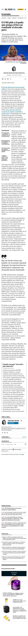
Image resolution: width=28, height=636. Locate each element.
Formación (14, 18)
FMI (15, 444)
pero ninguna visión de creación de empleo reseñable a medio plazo (11, 111)
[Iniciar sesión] (25, 9)
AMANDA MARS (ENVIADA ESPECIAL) (14, 73)
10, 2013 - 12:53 (16, 75)
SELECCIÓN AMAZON (14, 573)
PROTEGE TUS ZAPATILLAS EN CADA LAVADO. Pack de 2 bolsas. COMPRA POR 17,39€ (19, 617)
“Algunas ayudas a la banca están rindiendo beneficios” (4, 158)
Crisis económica (9, 444)
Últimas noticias (6, 505)
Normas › (25, 437)
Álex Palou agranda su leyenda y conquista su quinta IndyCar (11, 509)
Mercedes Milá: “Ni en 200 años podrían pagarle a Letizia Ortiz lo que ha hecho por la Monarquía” (14, 548)
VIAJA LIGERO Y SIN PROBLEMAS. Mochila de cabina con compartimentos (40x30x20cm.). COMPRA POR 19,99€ (19, 610)
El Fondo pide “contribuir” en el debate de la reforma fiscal (5, 134)
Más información (4, 451)
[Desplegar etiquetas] (25, 444)
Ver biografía (11, 423)
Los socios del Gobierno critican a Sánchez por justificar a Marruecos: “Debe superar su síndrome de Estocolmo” (12, 519)
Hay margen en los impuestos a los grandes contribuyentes (5, 142)
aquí (23, 454)
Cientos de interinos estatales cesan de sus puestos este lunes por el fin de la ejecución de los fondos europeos (14, 553)
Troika (2, 444)
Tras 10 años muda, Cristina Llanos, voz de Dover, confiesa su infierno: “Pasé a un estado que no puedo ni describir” (14, 543)
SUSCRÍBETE (20, 9)
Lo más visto (4, 533)
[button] (14, 53)
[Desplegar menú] (2, 9)
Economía (6, 14)
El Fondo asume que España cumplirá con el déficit (5, 150)
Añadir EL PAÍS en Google (9, 82)
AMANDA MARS (13, 421)
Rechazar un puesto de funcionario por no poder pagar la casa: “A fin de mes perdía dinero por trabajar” (14, 558)
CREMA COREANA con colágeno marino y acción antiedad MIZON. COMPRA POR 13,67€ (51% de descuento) (13, 594)
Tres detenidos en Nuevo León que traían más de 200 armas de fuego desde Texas (13, 513)
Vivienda (9, 18)
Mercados (4, 18)
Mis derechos (20, 18)
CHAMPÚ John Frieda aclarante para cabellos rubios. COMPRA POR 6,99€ (19, 601)
